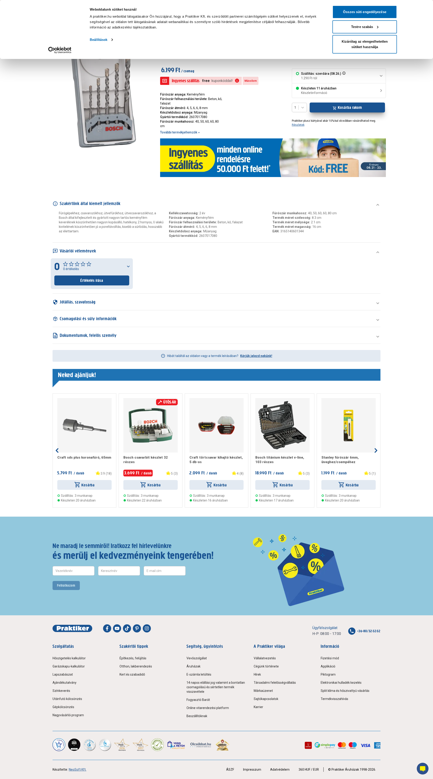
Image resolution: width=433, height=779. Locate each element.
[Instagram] (147, 628)
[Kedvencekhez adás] (59, 400)
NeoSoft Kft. (77, 769)
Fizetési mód (330, 658)
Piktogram (328, 674)
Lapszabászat (63, 674)
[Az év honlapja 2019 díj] (105, 744)
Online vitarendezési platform (208, 708)
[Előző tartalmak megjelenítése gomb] (57, 450)
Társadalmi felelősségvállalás (275, 682)
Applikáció (328, 666)
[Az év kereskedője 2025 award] (222, 744)
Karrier (258, 707)
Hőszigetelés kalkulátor (69, 658)
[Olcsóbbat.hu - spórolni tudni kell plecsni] (200, 744)
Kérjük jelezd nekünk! (256, 356)
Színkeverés (61, 691)
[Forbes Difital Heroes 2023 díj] (74, 744)
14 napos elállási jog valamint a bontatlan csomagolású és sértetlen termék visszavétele (216, 687)
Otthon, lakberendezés (136, 666)
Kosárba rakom (350, 107)
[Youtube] (117, 628)
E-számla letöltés (199, 674)
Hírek (257, 674)
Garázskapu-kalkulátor (69, 666)
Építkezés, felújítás (133, 658)
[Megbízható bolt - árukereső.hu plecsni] (157, 744)
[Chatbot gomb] (422, 768)
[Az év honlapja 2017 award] (141, 744)
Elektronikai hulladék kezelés (341, 682)
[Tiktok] (127, 628)
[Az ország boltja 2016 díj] (122, 744)
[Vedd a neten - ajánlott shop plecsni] (176, 744)
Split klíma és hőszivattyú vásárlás (345, 691)
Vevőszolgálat (197, 658)
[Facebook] (107, 628)
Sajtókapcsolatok (266, 699)
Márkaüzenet (263, 691)
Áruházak (193, 666)
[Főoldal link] (72, 628)
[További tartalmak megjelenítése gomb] (375, 450)
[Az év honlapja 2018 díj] (89, 744)
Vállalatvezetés (265, 658)
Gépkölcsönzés (63, 707)
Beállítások (98, 40)
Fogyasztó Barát (198, 700)
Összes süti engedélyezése (364, 12)
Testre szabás (362, 27)
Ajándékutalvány (64, 682)
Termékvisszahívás (334, 699)
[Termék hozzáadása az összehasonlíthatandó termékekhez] (65, 400)
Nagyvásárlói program (68, 715)
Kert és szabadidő (132, 674)
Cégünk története (266, 666)
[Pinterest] (137, 628)
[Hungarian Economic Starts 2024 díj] (59, 744)
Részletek (298, 124)
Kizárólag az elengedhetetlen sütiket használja (365, 44)
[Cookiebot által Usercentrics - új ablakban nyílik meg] (60, 50)
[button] (343, 75)
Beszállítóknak (197, 716)
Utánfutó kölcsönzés (67, 699)
